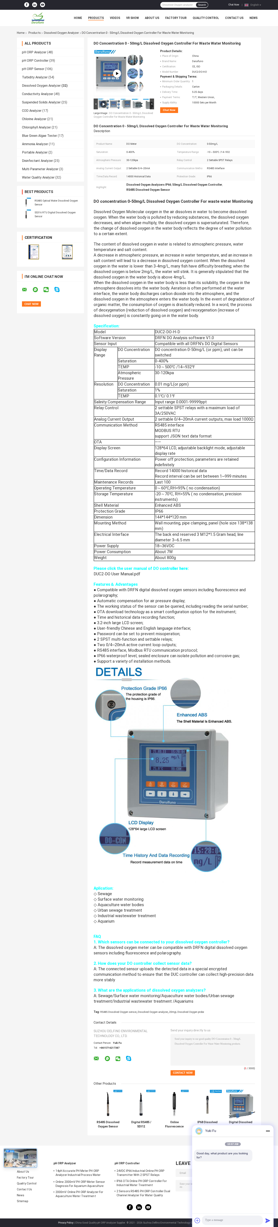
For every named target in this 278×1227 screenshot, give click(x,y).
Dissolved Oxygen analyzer (153, 1012)
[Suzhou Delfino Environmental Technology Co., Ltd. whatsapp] (38, 290)
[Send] (268, 1220)
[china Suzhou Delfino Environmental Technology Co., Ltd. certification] (33, 252)
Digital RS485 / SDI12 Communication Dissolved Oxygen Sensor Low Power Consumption (141, 1124)
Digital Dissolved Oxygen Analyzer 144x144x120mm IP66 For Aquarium (240, 1124)
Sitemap (22, 1201)
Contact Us (234, 18)
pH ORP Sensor (33, 69)
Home (78, 18)
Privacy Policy (65, 1222)
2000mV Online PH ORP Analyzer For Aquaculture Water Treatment (79, 1194)
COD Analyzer (32, 111)
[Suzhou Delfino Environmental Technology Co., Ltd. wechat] (49, 290)
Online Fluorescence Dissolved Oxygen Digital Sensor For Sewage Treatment (174, 1124)
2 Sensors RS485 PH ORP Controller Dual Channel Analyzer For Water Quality (143, 1193)
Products (96, 18)
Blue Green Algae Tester (39, 136)
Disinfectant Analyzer (37, 161)
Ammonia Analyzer (35, 144)
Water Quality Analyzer (38, 177)
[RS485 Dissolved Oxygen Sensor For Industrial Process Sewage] (108, 1104)
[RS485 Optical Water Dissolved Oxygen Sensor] (26, 202)
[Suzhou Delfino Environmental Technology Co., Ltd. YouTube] (42, 5)
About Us (152, 18)
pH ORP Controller (35, 61)
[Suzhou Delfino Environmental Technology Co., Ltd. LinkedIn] (34, 5)
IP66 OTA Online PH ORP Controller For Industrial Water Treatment (142, 1183)
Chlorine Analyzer (34, 119)
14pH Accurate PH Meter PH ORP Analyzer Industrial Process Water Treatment (78, 1173)
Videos (115, 18)
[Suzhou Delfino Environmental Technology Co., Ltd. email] (27, 290)
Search (202, 4)
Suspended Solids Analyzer (41, 102)
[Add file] (197, 1220)
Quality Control (206, 18)
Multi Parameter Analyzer (40, 169)
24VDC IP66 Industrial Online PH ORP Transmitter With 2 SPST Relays (141, 1173)
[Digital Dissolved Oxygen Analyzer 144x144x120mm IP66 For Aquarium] (240, 1104)
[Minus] (267, 1130)
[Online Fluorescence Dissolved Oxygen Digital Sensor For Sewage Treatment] (174, 1104)
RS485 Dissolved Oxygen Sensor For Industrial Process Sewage (108, 1124)
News (253, 18)
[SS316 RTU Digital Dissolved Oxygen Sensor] (26, 214)
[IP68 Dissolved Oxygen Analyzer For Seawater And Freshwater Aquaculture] (207, 1104)
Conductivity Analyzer (37, 94)
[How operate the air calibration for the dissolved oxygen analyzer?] (117, 73)
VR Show (132, 18)
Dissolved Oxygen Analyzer (61, 32)
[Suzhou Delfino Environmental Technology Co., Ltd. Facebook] (26, 5)
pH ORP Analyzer (34, 52)
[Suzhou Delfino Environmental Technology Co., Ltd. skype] (59, 290)
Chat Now (233, 4)
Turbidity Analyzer (35, 77)
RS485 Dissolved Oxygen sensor (118, 1012)
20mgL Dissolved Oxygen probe (186, 1012)
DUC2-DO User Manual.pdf (117, 573)
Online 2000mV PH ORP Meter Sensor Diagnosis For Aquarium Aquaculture (80, 1184)
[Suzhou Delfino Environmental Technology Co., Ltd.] (39, 18)
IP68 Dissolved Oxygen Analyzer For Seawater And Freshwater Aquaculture (208, 1124)
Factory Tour (176, 18)
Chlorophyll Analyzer (36, 127)
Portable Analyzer (35, 152)
